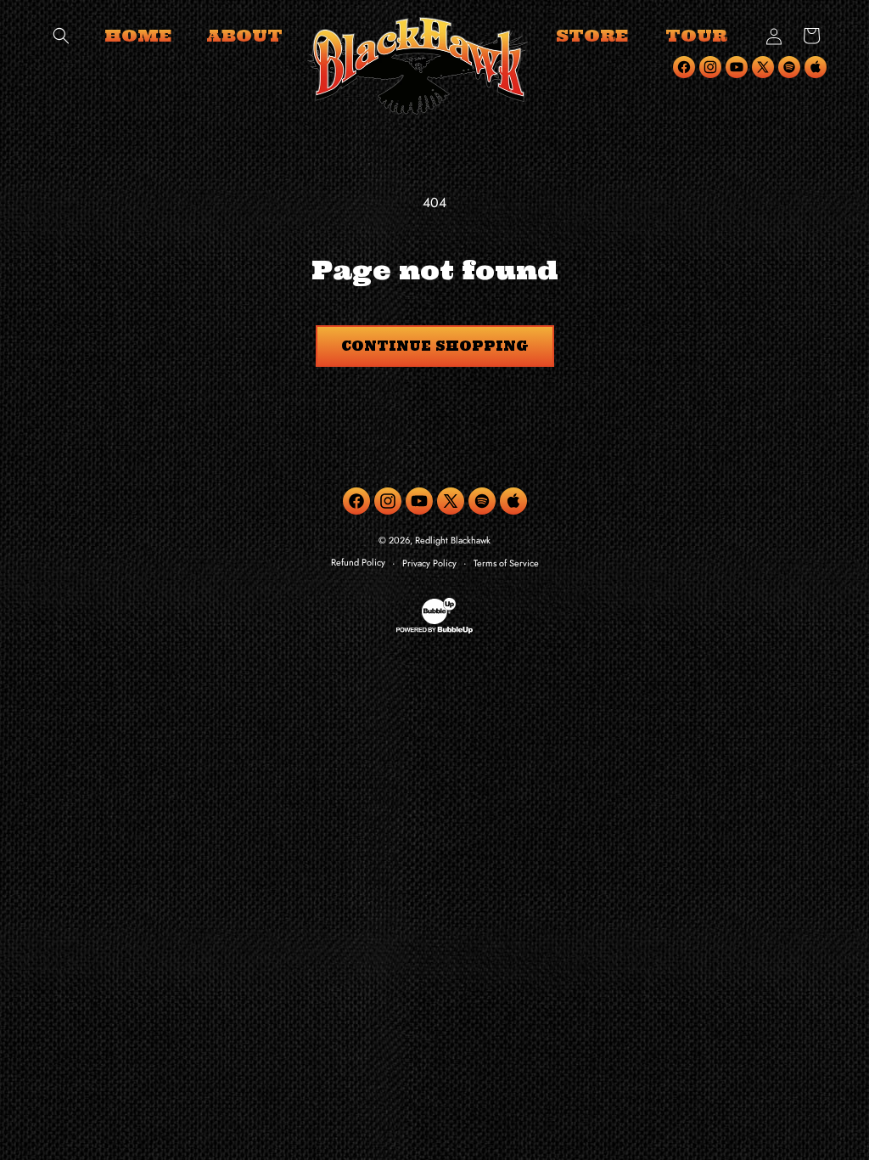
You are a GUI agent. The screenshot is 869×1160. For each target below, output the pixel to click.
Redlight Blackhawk (453, 540)
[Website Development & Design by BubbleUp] (434, 631)
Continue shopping (435, 346)
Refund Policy (358, 562)
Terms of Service (506, 563)
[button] (61, 35)
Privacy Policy (429, 563)
